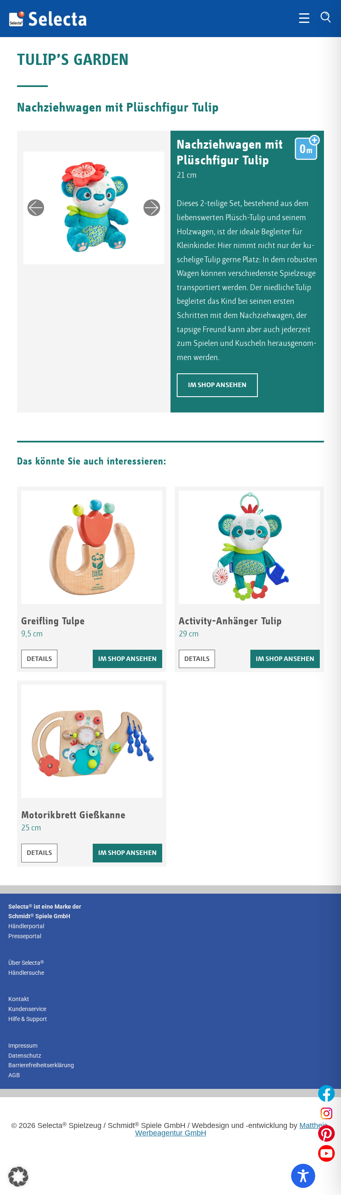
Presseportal (24, 936)
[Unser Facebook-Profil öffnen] (326, 1093)
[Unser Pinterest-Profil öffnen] (326, 1133)
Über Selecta (26, 962)
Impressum (22, 1045)
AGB (14, 1075)
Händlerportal (26, 926)
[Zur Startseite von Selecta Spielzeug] (47, 25)
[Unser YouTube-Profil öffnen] (326, 1153)
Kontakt (18, 999)
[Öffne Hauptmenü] (304, 18)
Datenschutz (24, 1055)
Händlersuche (26, 972)
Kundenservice (27, 1009)
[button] (18, 1176)
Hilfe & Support (27, 1019)
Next (151, 207)
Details (41, 659)
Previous (35, 207)
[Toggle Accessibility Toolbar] (303, 1176)
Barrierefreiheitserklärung (41, 1065)
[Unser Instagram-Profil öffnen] (326, 1113)
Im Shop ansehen (217, 385)
